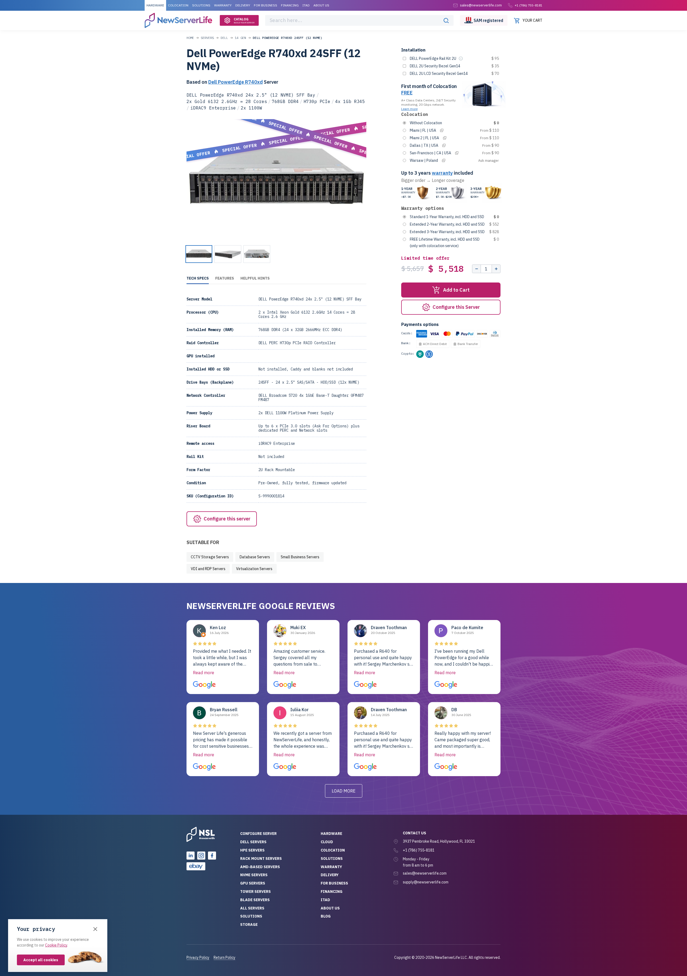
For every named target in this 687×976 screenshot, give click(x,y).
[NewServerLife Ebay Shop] (196, 866)
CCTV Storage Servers (210, 557)
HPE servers (252, 850)
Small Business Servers (300, 557)
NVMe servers (254, 874)
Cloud (327, 841)
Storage (249, 924)
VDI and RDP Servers (208, 568)
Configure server (258, 833)
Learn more (409, 109)
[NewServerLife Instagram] (201, 856)
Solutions (201, 5)
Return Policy (224, 957)
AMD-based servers (260, 866)
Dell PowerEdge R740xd (235, 82)
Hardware (155, 5)
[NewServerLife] (201, 834)
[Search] (446, 20)
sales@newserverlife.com (425, 873)
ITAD (306, 5)
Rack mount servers (261, 858)
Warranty (223, 5)
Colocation (178, 5)
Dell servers (253, 841)
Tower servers (255, 891)
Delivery (242, 5)
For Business (265, 5)
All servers (252, 908)
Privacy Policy (198, 957)
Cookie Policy (56, 945)
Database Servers (255, 557)
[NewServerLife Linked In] (191, 856)
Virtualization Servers (254, 568)
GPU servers (252, 883)
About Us (321, 5)
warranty (442, 173)
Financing (290, 5)
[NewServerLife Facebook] (212, 856)
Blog (326, 916)
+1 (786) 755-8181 (528, 5)
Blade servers (255, 899)
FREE (406, 93)
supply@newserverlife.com (425, 882)
